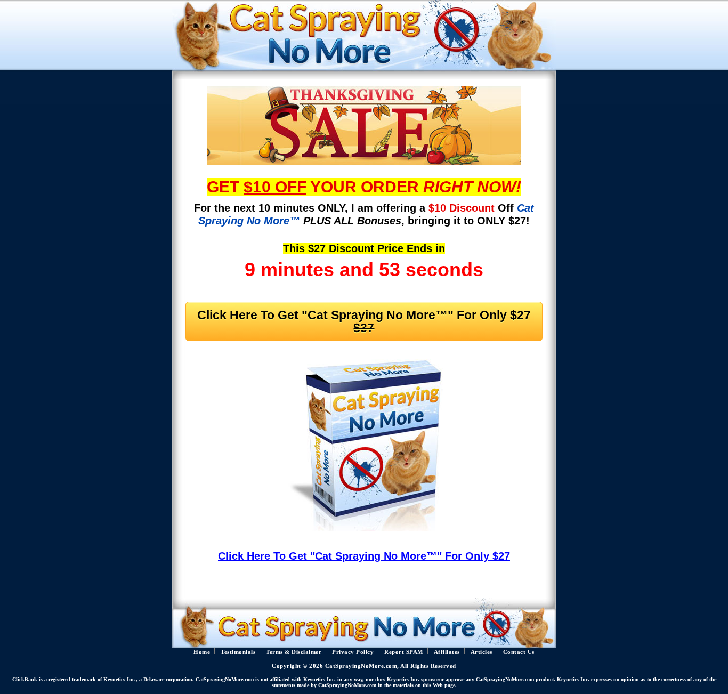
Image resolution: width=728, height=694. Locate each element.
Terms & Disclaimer (293, 652)
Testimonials (238, 652)
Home (201, 652)
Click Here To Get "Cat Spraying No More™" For (364, 321)
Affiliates (447, 652)
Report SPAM (403, 652)
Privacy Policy (353, 652)
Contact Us (519, 652)
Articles (481, 652)
